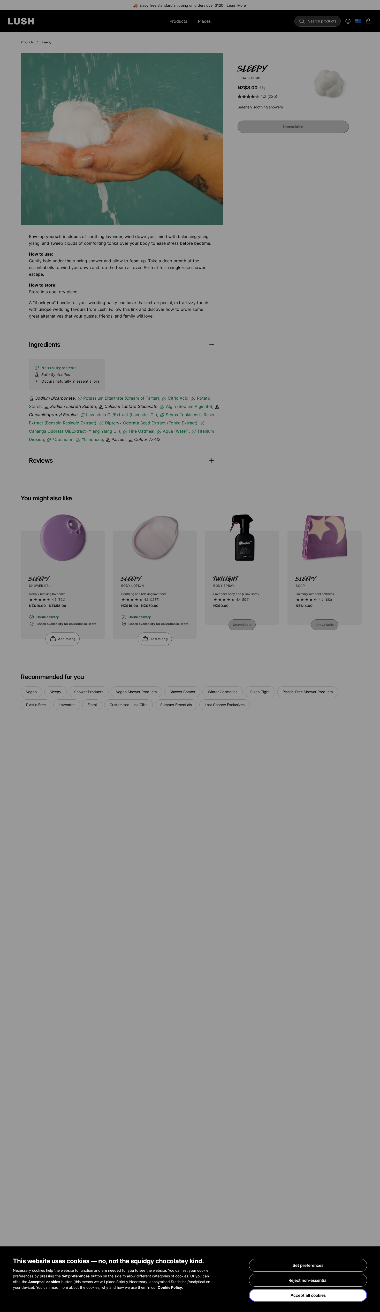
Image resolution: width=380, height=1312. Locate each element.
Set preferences (308, 1265)
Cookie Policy (170, 1287)
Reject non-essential (308, 1280)
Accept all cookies (308, 1295)
